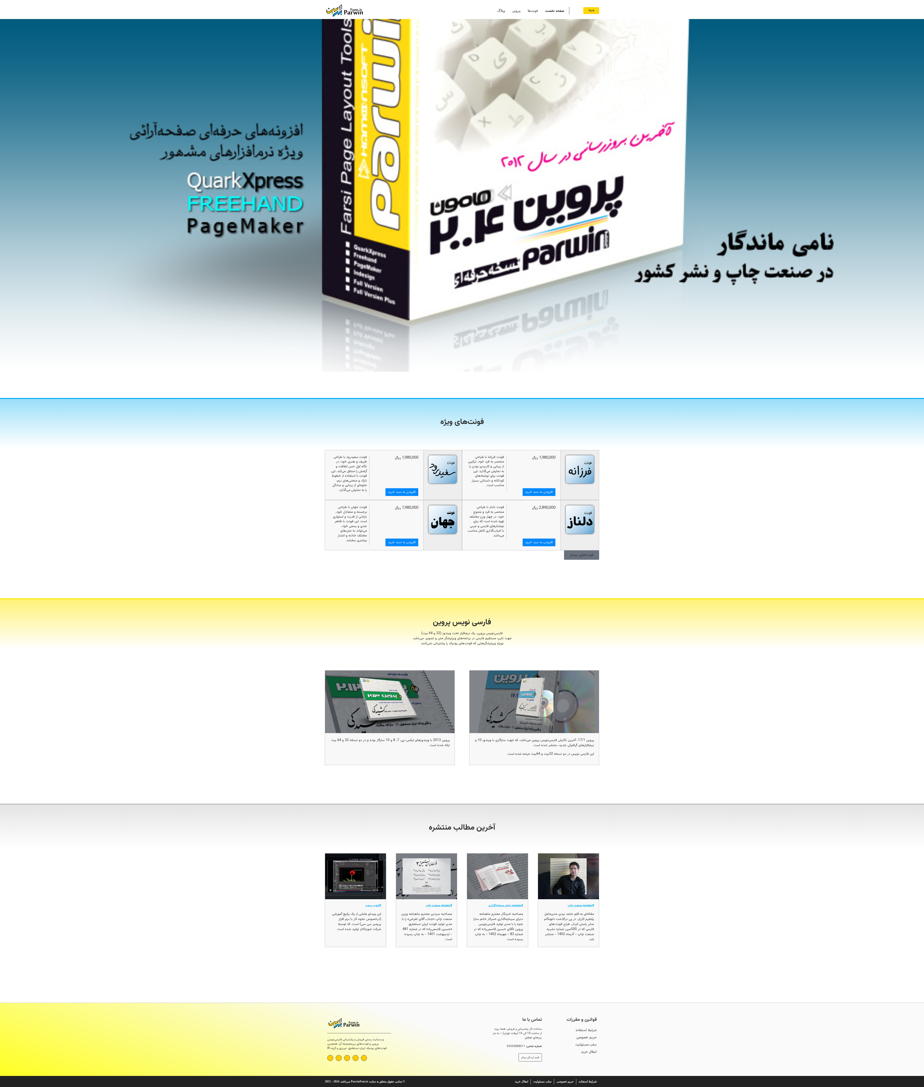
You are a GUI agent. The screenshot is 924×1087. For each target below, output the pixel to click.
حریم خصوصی (586, 1037)
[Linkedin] (330, 1058)
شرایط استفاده (586, 1030)
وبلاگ (501, 11)
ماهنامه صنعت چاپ (580, 905)
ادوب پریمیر (372, 905)
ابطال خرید (589, 1052)
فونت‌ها (533, 11)
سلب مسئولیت (586, 1045)
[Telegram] (356, 1058)
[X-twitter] (339, 1058)
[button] (4, 196)
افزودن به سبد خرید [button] (539, 492)
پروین (516, 11)
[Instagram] (347, 1058)
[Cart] (575, 10)
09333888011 (516, 1046)
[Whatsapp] (364, 1058)
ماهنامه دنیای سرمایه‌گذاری (504, 905)
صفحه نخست (554, 11)
